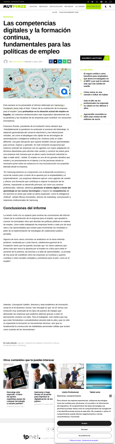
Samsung (58, 105)
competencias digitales (34, 343)
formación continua (51, 343)
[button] (110, 396)
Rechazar (84, 429)
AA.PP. (54, 12)
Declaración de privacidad (90, 440)
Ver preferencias (84, 436)
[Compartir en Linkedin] (60, 61)
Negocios (43, 6)
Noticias (33, 6)
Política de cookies (75, 440)
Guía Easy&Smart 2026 (69, 12)
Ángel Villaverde (18, 62)
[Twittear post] (55, 61)
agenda (21, 343)
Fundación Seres (11, 108)
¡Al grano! (80, 6)
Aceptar (84, 423)
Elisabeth (9, 406)
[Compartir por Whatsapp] (65, 61)
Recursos (68, 6)
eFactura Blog (93, 6)
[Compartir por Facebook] (51, 61)
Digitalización (56, 6)
